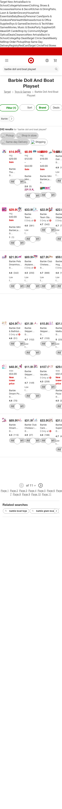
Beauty (22, 16)
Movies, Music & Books (21, 27)
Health (19, 20)
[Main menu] (6, 60)
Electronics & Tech (36, 23)
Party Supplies (43, 27)
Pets (13, 20)
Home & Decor (22, 9)
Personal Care (34, 16)
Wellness (28, 20)
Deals (11, 34)
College (12, 5)
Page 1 (5, 490)
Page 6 (51, 490)
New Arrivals (34, 34)
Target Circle (36, 45)
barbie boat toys (18, 510)
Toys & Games (18, 23)
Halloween (23, 5)
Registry (14, 45)
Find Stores (49, 45)
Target (7, 91)
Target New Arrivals (11, 1)
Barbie (11, 175)
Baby (15, 16)
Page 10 (36, 494)
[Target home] (31, 60)
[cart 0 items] (55, 60)
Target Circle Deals (38, 38)
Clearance (21, 34)
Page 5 (42, 490)
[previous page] (21, 485)
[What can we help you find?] (31, 69)
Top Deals (22, 38)
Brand (42, 107)
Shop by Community (29, 31)
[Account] (47, 60)
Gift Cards (12, 31)
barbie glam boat (45, 510)
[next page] (40, 485)
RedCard (24, 45)
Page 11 (46, 494)
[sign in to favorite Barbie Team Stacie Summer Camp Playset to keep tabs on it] (33, 239)
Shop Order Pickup (13, 41)
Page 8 (17, 494)
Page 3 (23, 490)
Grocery (22, 12)
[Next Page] (11, 118)
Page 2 (14, 490)
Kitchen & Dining (40, 9)
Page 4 (32, 490)
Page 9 (26, 494)
